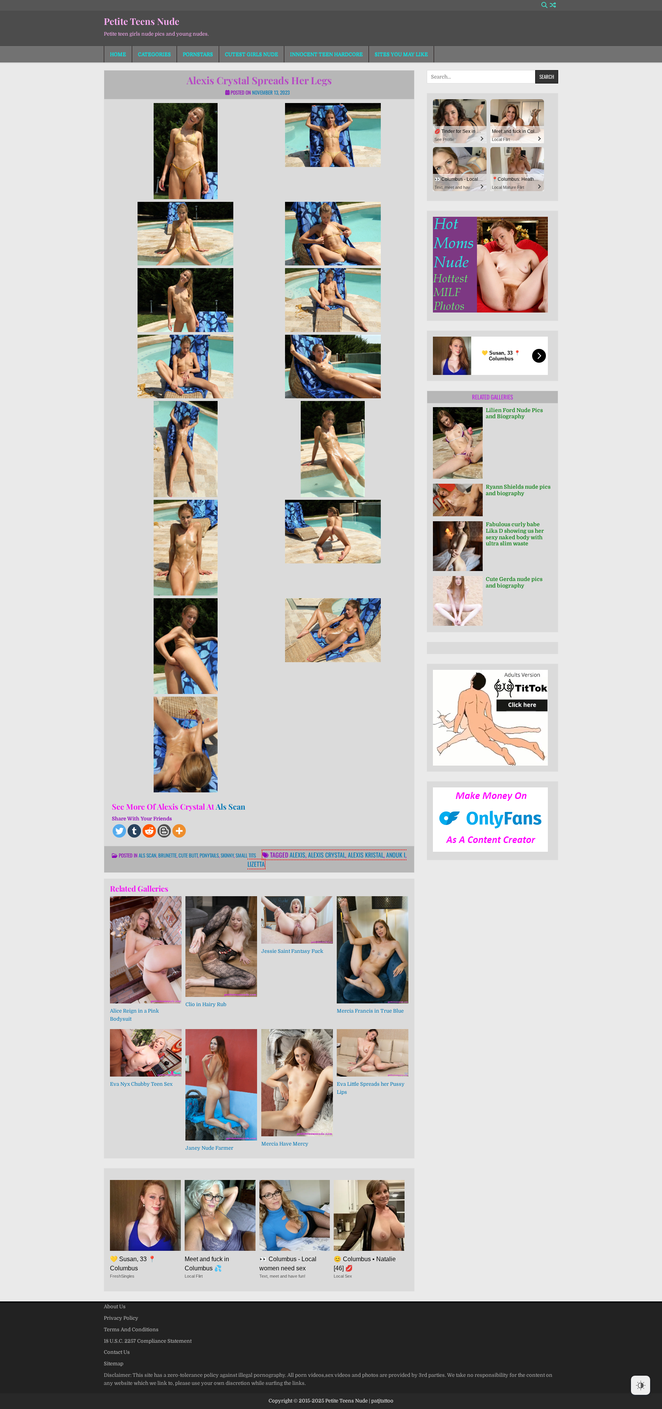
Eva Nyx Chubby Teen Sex (141, 1084)
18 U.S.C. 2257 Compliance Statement (148, 1341)
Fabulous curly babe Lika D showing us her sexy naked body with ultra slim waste (515, 534)
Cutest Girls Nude (251, 54)
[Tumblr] (134, 831)
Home (118, 54)
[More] (179, 831)
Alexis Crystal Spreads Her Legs (259, 80)
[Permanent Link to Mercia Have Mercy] (297, 1082)
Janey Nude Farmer (209, 1148)
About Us (115, 1306)
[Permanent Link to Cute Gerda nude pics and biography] (458, 601)
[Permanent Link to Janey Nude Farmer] (221, 1085)
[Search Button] (544, 5)
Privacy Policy (121, 1318)
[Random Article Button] (553, 5)
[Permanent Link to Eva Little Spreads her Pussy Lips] (372, 1053)
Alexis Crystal (326, 854)
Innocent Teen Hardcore (326, 54)
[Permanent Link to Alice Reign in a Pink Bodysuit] (146, 949)
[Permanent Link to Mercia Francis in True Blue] (372, 949)
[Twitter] (119, 831)
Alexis (297, 854)
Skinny (227, 855)
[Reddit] (149, 831)
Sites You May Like (401, 54)
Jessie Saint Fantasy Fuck (292, 951)
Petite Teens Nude (141, 21)
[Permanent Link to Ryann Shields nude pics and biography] (458, 500)
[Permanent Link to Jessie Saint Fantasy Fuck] (297, 920)
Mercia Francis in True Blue (370, 1011)
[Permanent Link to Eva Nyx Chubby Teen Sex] (146, 1053)
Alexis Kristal (365, 854)
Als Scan (230, 806)
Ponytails (209, 855)
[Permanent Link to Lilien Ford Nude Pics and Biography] (458, 443)
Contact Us (117, 1352)
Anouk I (395, 854)
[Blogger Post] (164, 831)
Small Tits (246, 855)
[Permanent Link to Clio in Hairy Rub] (221, 946)
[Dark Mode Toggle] (641, 1385)
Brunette (167, 855)
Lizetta (256, 864)
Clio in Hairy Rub (205, 1004)
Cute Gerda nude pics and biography (514, 582)
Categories (154, 54)
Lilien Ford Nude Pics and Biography (514, 413)
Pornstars (198, 54)
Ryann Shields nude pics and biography (518, 490)
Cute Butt (188, 855)
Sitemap (113, 1363)
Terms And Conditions (131, 1329)
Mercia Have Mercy (284, 1144)
